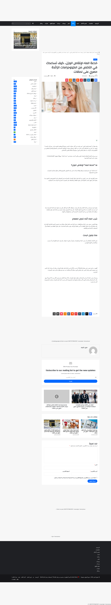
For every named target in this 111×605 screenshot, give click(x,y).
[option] (25, 40)
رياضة (73, 23)
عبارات (46, 23)
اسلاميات (91, 23)
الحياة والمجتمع (32, 120)
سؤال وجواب (33, 137)
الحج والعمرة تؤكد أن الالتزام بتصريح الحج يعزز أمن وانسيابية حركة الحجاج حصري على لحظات (52, 431)
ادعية (78, 23)
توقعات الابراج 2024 (31, 93)
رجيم (35, 117)
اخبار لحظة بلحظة (90, 52)
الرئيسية (97, 23)
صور (35, 81)
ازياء (35, 96)
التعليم (34, 110)
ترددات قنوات (33, 100)
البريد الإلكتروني (93, 471)
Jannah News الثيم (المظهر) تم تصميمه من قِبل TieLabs (65, 577)
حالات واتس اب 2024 (31, 134)
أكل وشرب (33, 108)
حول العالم (33, 91)
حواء (35, 141)
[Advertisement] (65, 10)
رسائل (41, 23)
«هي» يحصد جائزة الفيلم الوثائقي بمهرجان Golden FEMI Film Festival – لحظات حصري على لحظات (25, 45)
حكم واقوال (33, 103)
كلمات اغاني (33, 83)
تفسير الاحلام (84, 23)
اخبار (69, 23)
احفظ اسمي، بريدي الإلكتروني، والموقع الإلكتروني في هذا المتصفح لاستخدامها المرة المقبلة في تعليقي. (75, 477)
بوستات (64, 23)
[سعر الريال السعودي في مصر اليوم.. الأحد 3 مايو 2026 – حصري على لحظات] (89, 424)
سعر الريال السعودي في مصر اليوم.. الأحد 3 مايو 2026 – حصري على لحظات (89, 431)
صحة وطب (33, 88)
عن (33, 577)
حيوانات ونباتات (32, 115)
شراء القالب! (14, 577)
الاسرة (34, 112)
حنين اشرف (92, 75)
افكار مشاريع (33, 129)
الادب (35, 122)
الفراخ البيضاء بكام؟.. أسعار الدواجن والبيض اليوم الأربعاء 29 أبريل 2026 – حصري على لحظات (71, 431)
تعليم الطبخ (52, 23)
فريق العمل (29, 577)
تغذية (35, 105)
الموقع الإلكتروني (66, 471)
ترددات (58, 23)
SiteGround (42, 577)
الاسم (95, 464)
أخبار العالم (33, 139)
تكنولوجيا (34, 127)
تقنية (35, 132)
